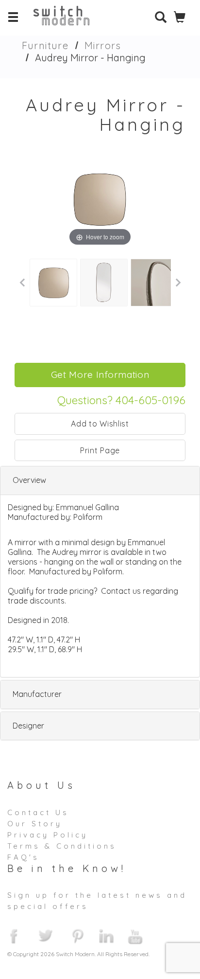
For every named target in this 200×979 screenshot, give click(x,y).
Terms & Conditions (62, 846)
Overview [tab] (29, 480)
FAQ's (23, 857)
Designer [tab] (28, 725)
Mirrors (102, 45)
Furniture (45, 45)
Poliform (87, 517)
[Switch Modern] (69, 22)
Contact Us (38, 812)
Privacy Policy (47, 834)
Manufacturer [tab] (37, 694)
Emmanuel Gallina (87, 507)
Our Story (34, 823)
